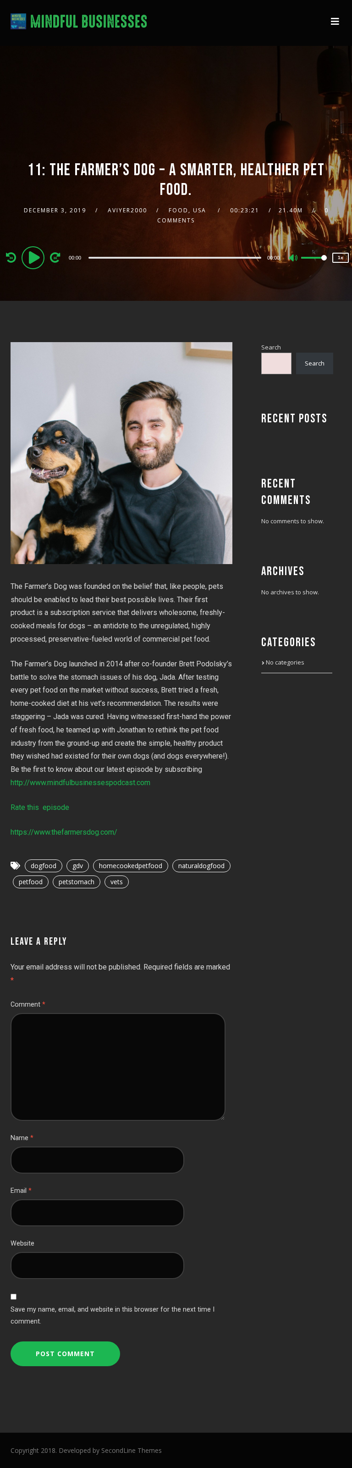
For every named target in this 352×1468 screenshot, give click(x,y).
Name (22, 1138)
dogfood (43, 865)
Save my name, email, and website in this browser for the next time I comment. (112, 1315)
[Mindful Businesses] (79, 23)
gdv (77, 865)
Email (21, 1191)
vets (116, 881)
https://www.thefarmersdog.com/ (64, 832)
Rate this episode (40, 807)
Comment (28, 1004)
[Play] (34, 257)
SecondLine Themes (131, 1450)
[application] (176, 257)
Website (22, 1243)
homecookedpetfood (130, 865)
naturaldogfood (201, 865)
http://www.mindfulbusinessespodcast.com (80, 782)
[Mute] (293, 258)
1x (340, 257)
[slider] (314, 265)
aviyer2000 (127, 210)
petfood (31, 881)
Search (271, 347)
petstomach (76, 881)
